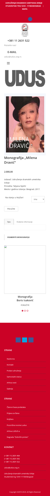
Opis (9, 222)
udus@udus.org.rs (12, 56)
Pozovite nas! (10, 45)
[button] (18, 237)
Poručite (11, 208)
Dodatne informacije (24, 222)
